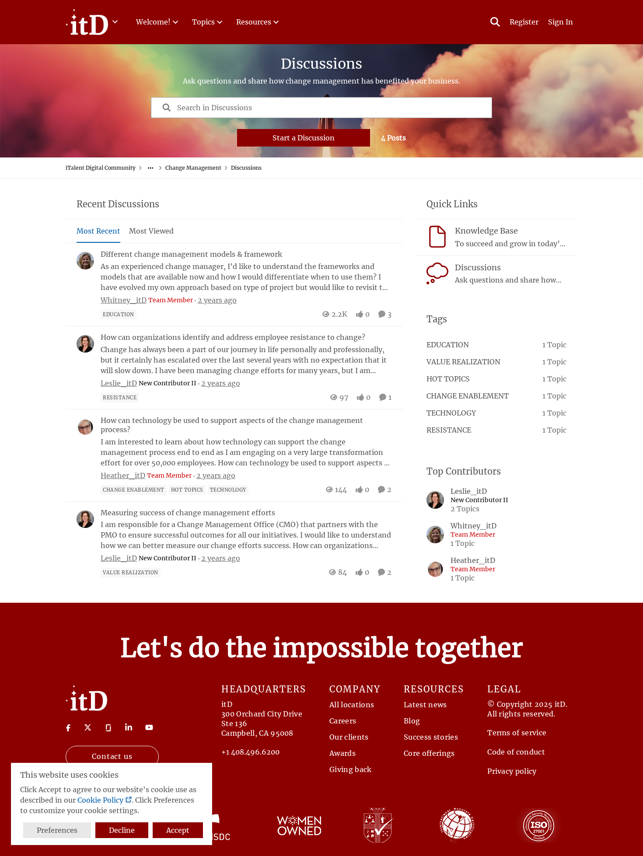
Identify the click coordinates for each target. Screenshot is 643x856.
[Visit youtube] (149, 727)
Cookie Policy (100, 800)
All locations (351, 704)
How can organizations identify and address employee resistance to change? (233, 337)
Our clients (349, 737)
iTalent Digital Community (101, 167)
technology (451, 413)
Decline (122, 830)
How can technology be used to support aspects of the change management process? (232, 425)
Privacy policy (511, 771)
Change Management (193, 167)
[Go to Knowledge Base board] (437, 237)
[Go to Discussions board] (437, 273)
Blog (412, 720)
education (447, 344)
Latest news (425, 704)
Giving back (350, 769)
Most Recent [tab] (98, 231)
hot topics (448, 378)
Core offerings (429, 753)
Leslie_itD (119, 383)
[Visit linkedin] (128, 727)
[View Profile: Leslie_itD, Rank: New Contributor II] (85, 344)
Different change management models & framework (191, 254)
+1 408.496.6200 (250, 752)
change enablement (467, 395)
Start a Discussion (304, 137)
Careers (342, 720)
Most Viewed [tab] (151, 231)
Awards (342, 753)
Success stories (431, 737)
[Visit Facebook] (68, 727)
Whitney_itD (124, 300)
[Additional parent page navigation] (150, 168)
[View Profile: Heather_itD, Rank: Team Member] (85, 427)
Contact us (112, 756)
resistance (448, 430)
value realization (463, 361)
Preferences (57, 830)
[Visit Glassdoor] (108, 727)
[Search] (495, 22)
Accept (177, 830)
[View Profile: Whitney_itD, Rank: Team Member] (85, 260)
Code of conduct (516, 752)
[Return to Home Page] (86, 697)
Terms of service (516, 732)
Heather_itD (123, 475)
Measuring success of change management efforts (188, 512)
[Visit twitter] (87, 727)
